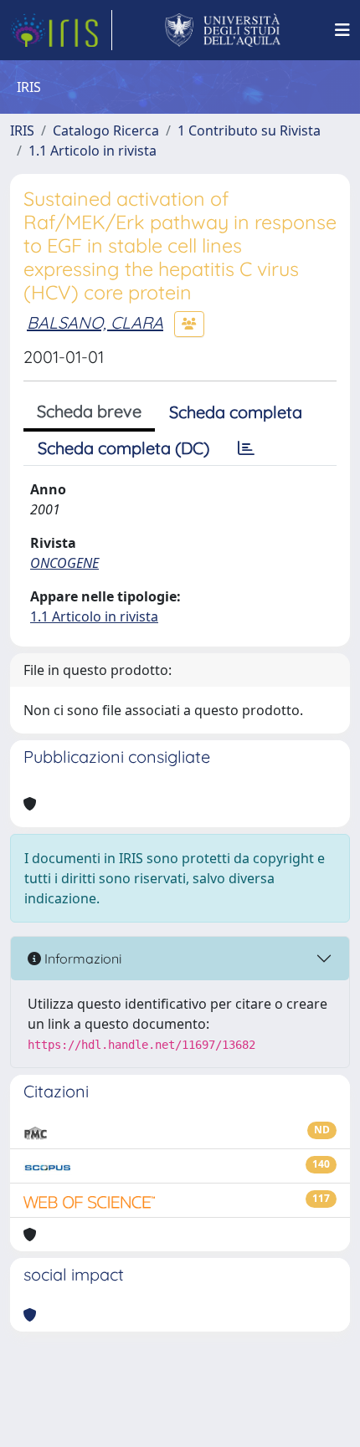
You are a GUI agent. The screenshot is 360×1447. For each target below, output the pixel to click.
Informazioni (81, 958)
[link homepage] (61, 30)
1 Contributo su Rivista (249, 130)
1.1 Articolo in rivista (92, 150)
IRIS (22, 130)
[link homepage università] (223, 30)
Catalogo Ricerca (106, 130)
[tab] (246, 448)
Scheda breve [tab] (89, 411)
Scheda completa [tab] (235, 411)
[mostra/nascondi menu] (342, 30)
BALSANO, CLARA (95, 322)
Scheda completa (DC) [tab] (123, 447)
